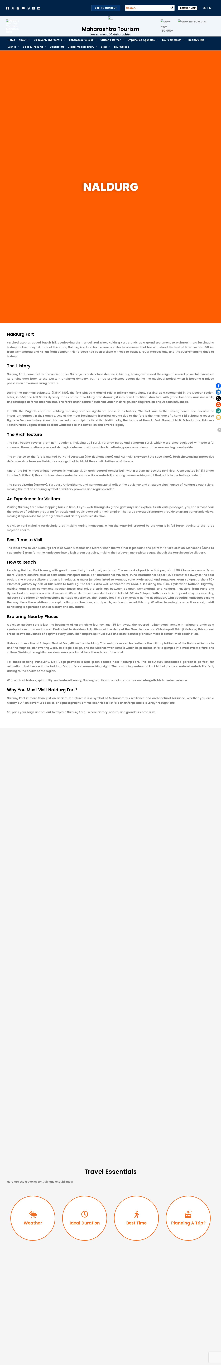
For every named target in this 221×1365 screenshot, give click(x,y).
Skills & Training (33, 47)
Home (11, 40)
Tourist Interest (171, 40)
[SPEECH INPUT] (172, 8)
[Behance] (23, 8)
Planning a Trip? (188, 1223)
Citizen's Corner (110, 40)
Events (12, 47)
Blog (104, 47)
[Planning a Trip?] (188, 1214)
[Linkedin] (38, 8)
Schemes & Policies (81, 40)
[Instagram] (18, 8)
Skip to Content (106, 8)
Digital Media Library (81, 47)
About (23, 40)
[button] (187, 8)
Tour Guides (121, 47)
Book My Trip (196, 40)
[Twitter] (12, 8)
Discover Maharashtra (47, 40)
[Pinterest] (33, 8)
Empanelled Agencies (141, 40)
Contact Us (57, 47)
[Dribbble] (28, 8)
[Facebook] (7, 8)
